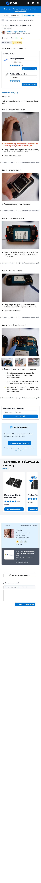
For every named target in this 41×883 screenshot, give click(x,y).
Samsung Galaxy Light (26, 20)
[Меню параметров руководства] (38, 15)
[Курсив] (8, 587)
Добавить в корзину (29, 69)
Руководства (15, 15)
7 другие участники (19, 32)
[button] (28, 3)
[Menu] (3, 3)
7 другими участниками (29, 525)
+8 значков (19, 544)
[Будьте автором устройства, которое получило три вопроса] (25, 541)
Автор (7, 526)
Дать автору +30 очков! (20, 443)
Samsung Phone (11, 20)
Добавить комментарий (20, 407)
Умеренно (18, 43)
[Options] (3, 20)
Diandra (8, 32)
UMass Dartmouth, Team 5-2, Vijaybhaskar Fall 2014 (25, 553)
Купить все (6, 469)
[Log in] (38, 3)
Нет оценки (7, 43)
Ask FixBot (19, 416)
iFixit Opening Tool (17, 59)
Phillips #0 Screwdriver (18, 74)
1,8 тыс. (5, 38)
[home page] (11, 3)
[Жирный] (5, 587)
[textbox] (19, 595)
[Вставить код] (12, 587)
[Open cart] (33, 3)
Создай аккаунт (20, 11)
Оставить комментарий (25, 604)
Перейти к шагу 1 (9, 92)
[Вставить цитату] (18, 587)
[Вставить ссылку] (15, 587)
